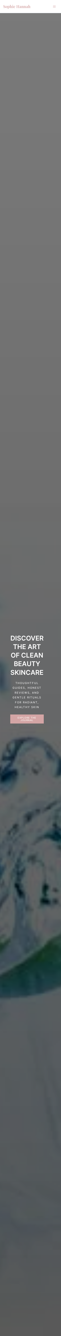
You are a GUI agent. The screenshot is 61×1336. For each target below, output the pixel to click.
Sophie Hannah (16, 6)
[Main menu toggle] (54, 6)
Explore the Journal (27, 719)
